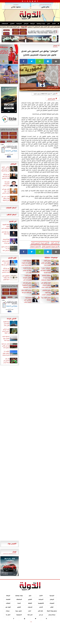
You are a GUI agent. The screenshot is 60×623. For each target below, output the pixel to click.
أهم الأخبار (12, 257)
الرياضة (32, 23)
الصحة (19, 603)
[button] (2, 566)
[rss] (30, 1)
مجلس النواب (54, 243)
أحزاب (29, 611)
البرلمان (26, 23)
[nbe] (30, 39)
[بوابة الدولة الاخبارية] (9, 566)
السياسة (19, 23)
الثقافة (30, 603)
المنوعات (52, 603)
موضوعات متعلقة (51, 257)
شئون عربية (18, 611)
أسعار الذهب (11, 214)
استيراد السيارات (34, 246)
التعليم (19, 607)
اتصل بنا (8, 615)
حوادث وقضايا (41, 23)
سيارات (8, 611)
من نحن (41, 615)
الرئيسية (52, 596)
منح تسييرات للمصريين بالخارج (50, 246)
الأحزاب (41, 607)
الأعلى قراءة (11, 318)
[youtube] (32, 1)
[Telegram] (48, 61)
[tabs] (22, 1)
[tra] (9, 306)
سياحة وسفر (51, 615)
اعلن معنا (30, 615)
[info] (25, 1)
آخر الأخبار (12, 221)
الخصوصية (19, 615)
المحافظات (5, 23)
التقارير (12, 23)
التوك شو (8, 607)
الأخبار (54, 23)
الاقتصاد (8, 599)
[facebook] (37, 1)
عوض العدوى (51, 98)
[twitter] (35, 1)
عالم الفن (40, 611)
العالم (51, 607)
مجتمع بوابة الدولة (52, 611)
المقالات (8, 603)
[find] (27, 1)
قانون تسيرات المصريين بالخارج (39, 243)
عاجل (48, 23)
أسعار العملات (11, 207)
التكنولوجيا (41, 603)
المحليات (30, 607)
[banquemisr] (30, 31)
